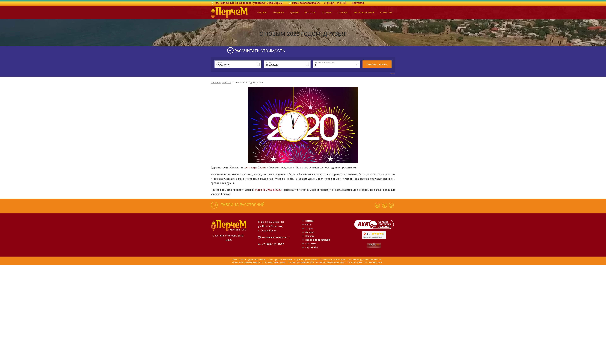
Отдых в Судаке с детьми (306, 259)
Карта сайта (311, 247)
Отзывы (343, 12)
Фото (308, 224)
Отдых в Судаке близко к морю (330, 262)
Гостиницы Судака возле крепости (364, 259)
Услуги (309, 12)
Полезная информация (317, 239)
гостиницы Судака (255, 167)
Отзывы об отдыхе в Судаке (333, 259)
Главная (215, 82)
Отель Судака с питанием (280, 259)
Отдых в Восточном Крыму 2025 (247, 262)
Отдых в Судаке (355, 262)
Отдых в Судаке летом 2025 (301, 262)
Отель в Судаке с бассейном (252, 259)
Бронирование (363, 12)
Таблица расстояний (242, 204)
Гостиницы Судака (373, 262)
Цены (293, 12)
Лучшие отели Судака (275, 262)
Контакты (386, 12)
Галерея (327, 12)
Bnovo (392, 73)
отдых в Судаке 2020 (268, 189)
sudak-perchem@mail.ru (306, 2)
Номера (277, 12)
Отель (261, 12)
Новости (226, 82)
